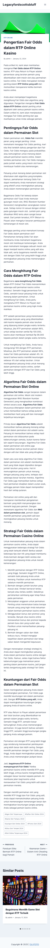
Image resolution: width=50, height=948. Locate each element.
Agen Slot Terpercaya (13, 814)
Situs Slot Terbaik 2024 (14, 828)
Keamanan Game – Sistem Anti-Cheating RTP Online (37, 850)
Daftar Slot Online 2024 (34, 814)
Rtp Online (8, 38)
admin (8, 59)
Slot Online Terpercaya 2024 (16, 833)
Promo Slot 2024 (34, 824)
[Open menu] (45, 4)
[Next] (43, 901)
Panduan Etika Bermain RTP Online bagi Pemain (12, 850)
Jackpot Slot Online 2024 (15, 824)
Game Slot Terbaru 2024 (14, 819)
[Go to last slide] (7, 901)
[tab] (20, 928)
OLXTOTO (34, 944)
